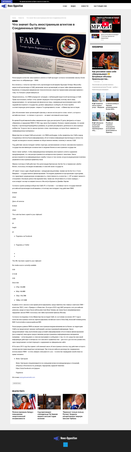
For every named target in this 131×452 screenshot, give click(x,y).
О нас (65, 6)
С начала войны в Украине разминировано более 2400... (112, 106)
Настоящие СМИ (100, 6)
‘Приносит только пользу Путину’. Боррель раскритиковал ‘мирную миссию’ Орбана (73, 415)
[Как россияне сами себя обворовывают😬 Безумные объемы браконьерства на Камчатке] (105, 60)
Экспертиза (16, 383)
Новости (84, 6)
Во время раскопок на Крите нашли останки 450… (35, 2)
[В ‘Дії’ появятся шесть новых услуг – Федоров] (98, 97)
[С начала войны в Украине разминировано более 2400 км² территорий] (112, 97)
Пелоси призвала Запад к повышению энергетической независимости (22, 415)
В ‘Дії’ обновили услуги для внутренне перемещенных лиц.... (97, 127)
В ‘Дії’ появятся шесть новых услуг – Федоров (98, 105)
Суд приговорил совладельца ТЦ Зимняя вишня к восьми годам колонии (48, 415)
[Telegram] (65, 444)
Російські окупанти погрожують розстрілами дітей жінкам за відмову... (111, 127)
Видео (73, 6)
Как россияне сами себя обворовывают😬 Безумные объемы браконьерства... (104, 75)
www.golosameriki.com (27, 377)
